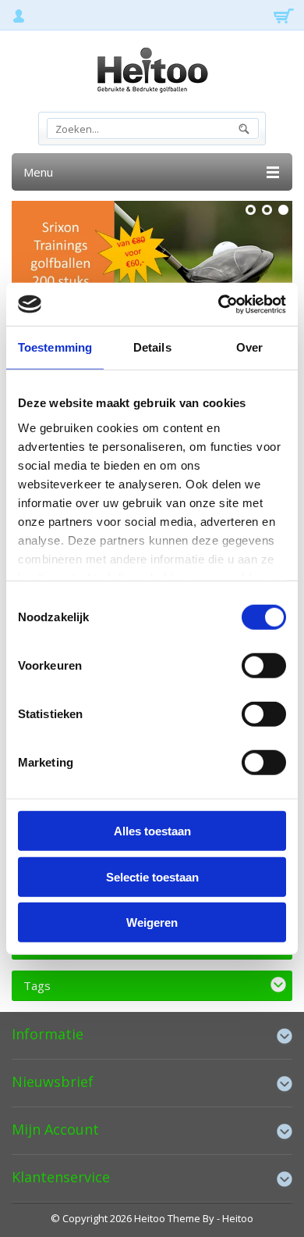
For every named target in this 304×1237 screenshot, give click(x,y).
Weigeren (152, 922)
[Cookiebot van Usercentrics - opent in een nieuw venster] (218, 304)
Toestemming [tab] (55, 347)
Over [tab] (249, 347)
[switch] (264, 665)
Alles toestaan (152, 831)
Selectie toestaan (152, 876)
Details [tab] (152, 347)
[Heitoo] (152, 73)
